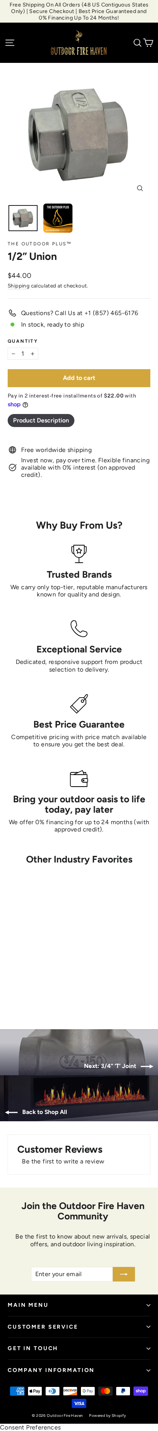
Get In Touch (33, 1348)
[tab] (41, 420)
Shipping (19, 286)
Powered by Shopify (107, 1415)
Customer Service (43, 1326)
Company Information (51, 1370)
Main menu (28, 1304)
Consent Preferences (30, 1427)
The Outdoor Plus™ (40, 243)
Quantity (23, 341)
